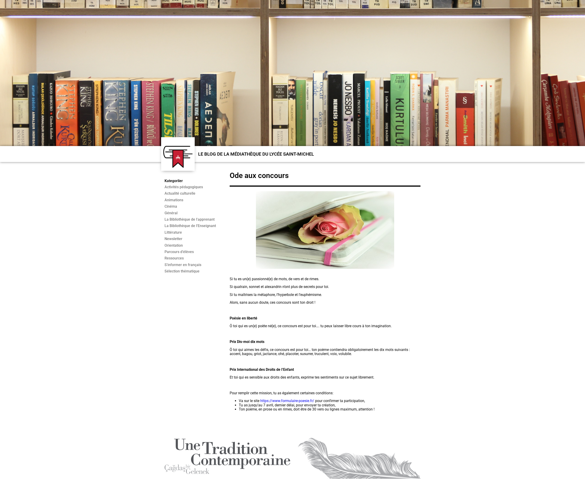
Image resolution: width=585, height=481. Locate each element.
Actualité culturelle (180, 193)
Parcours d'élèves (179, 252)
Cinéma (171, 206)
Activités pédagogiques (184, 187)
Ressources (174, 258)
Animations (174, 200)
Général (171, 213)
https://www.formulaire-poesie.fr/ (287, 401)
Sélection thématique (182, 271)
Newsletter (173, 239)
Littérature (173, 232)
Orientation (174, 245)
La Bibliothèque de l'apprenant (190, 219)
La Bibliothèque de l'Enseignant (190, 226)
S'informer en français (183, 265)
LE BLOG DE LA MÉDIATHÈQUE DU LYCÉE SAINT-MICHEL (256, 154)
